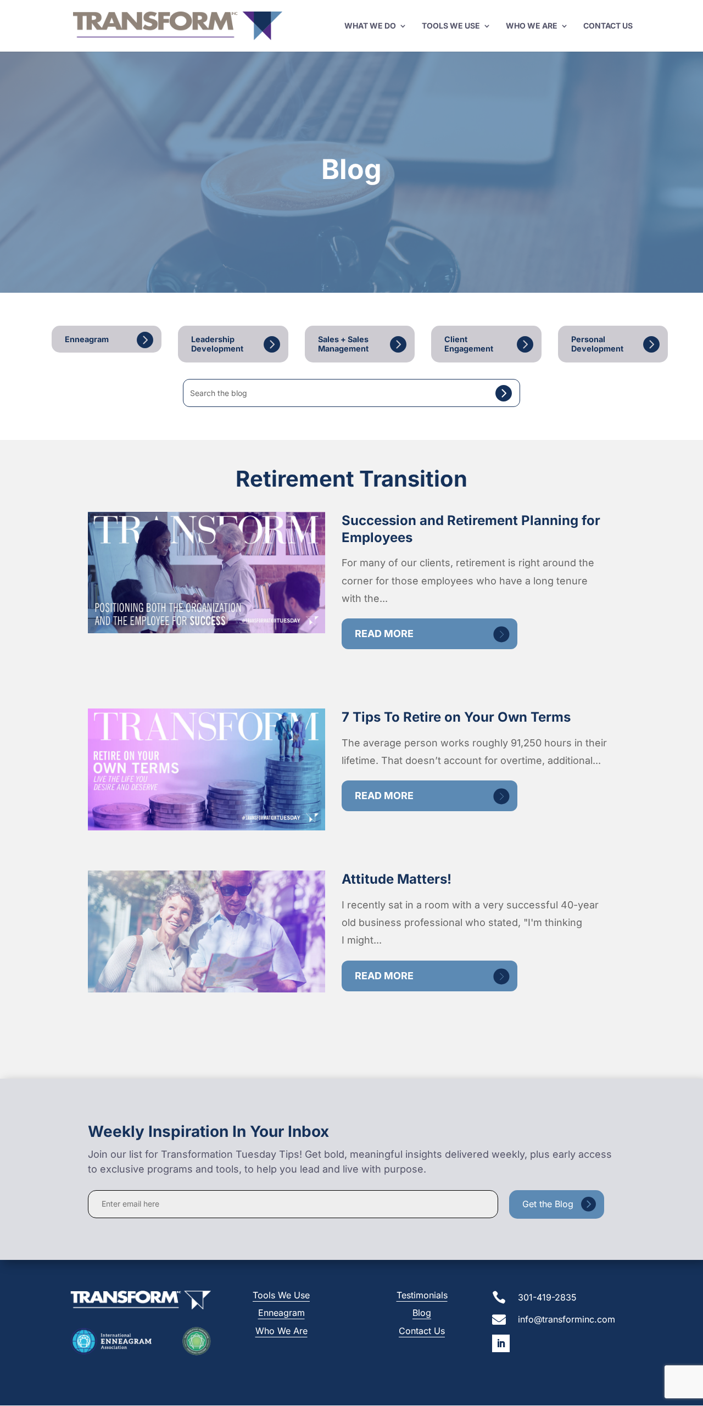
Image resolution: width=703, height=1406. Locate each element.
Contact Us (608, 26)
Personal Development (597, 343)
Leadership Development (217, 343)
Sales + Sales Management (343, 343)
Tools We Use (451, 26)
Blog (421, 1312)
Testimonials (422, 1295)
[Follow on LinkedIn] (501, 1343)
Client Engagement (468, 343)
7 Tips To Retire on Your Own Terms (456, 717)
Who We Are (531, 26)
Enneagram (87, 339)
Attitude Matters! (396, 879)
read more (384, 633)
